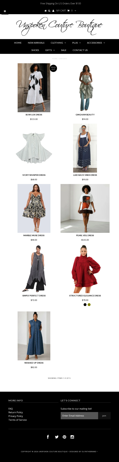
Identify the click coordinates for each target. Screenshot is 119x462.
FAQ (10, 408)
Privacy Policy (15, 416)
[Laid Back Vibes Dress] (85, 148)
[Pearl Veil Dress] (85, 208)
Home (54, 58)
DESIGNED (74, 451)
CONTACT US (80, 50)
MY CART (64, 10)
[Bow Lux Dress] (33, 87)
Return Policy (15, 412)
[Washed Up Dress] (33, 335)
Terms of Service (17, 419)
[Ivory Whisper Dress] (33, 148)
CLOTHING (57, 42)
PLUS (75, 42)
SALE (63, 50)
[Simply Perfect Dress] (33, 268)
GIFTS (48, 50)
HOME (17, 42)
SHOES (35, 50)
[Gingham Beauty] (85, 87)
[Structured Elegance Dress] (85, 268)
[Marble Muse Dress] (33, 208)
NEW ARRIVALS (36, 42)
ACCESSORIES (94, 42)
